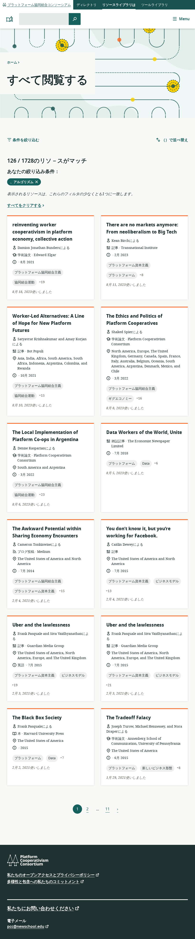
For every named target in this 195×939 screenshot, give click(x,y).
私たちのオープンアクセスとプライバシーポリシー (51, 874)
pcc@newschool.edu (25, 926)
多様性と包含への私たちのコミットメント (43, 881)
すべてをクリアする (24, 205)
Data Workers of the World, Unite (144, 432)
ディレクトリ (87, 4)
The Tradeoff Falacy (128, 717)
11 (107, 809)
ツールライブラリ (154, 4)
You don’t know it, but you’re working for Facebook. (138, 532)
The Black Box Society (37, 717)
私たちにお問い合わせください (40, 908)
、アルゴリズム (23, 182)
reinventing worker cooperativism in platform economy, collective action (42, 232)
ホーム (12, 62)
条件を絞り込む (25, 140)
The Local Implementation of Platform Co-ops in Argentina (45, 436)
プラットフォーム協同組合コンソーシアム (39, 4)
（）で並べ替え (174, 140)
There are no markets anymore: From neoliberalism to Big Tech (142, 228)
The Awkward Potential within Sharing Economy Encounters (46, 532)
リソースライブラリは (119, 4)
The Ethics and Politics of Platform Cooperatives (134, 320)
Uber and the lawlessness (41, 625)
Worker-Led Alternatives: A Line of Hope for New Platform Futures (48, 323)
